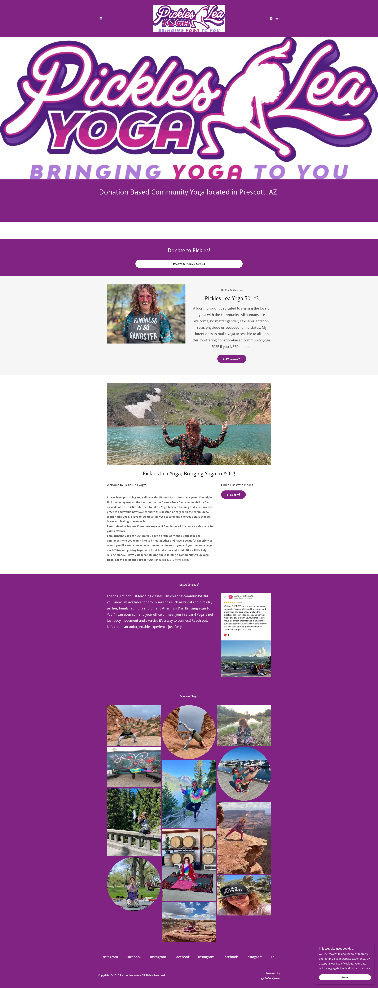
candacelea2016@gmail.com (171, 559)
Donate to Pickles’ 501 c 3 (189, 264)
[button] (101, 18)
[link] (189, 18)
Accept (345, 977)
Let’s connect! (231, 359)
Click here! (233, 494)
